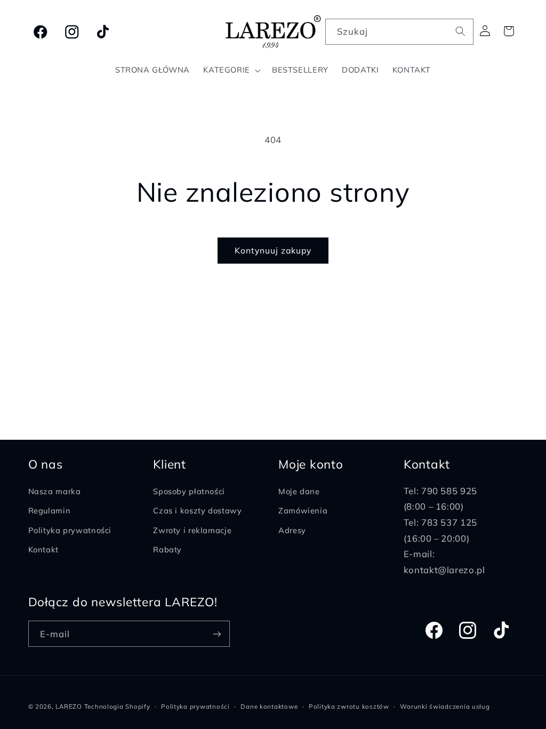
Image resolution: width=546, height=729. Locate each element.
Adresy (292, 530)
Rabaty (167, 549)
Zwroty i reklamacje (192, 530)
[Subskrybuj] (216, 634)
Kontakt (43, 549)
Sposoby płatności (189, 491)
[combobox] (399, 31)
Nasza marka (54, 491)
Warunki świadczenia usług (444, 706)
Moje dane (299, 491)
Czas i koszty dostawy (197, 510)
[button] (231, 70)
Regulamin (49, 510)
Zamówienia (302, 510)
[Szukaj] (460, 31)
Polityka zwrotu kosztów (349, 706)
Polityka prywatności (70, 530)
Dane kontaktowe (269, 706)
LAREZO (68, 706)
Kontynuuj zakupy (273, 250)
